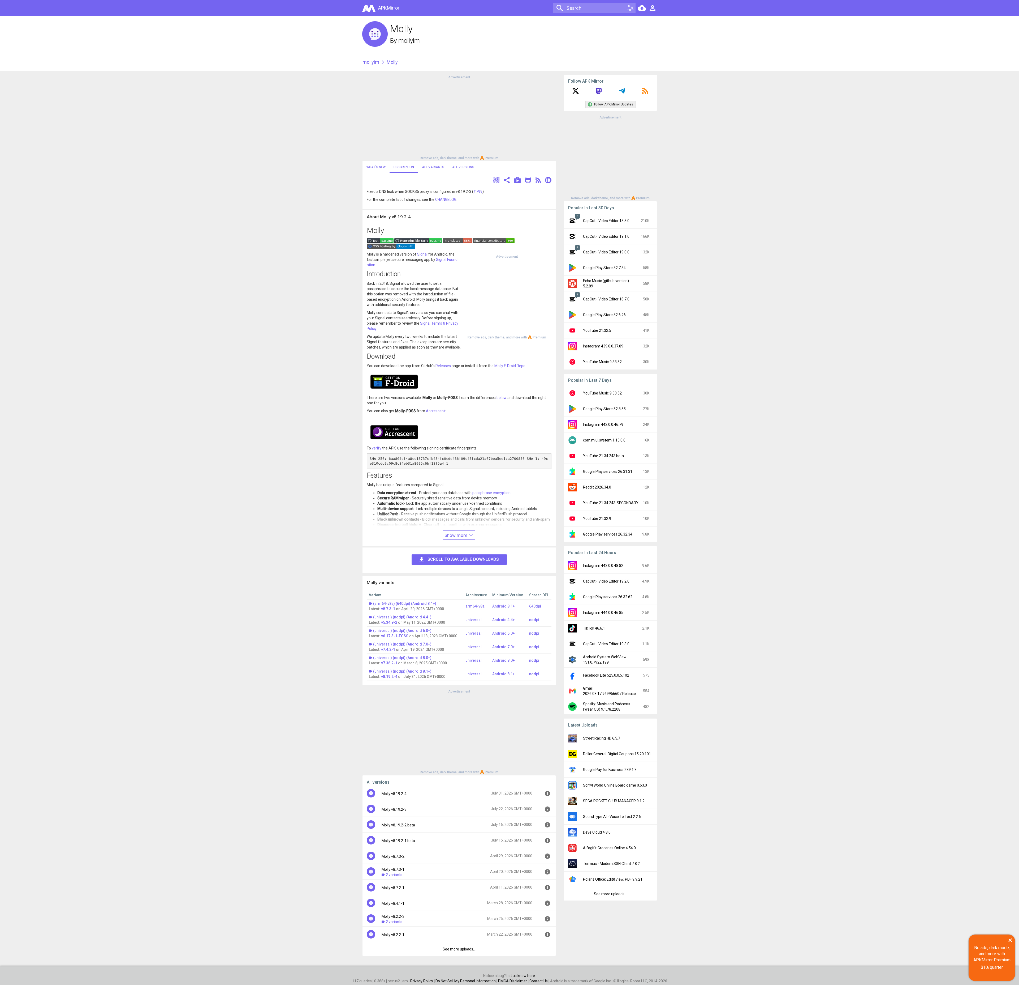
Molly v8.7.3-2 (393, 856)
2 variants (394, 875)
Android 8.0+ (503, 660)
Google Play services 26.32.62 (607, 597)
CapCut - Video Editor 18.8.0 (606, 221)
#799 (477, 191)
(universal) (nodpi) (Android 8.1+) (402, 671)
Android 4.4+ (503, 620)
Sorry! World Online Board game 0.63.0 (615, 785)
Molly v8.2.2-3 (393, 916)
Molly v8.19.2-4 (394, 794)
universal (473, 620)
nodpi (534, 620)
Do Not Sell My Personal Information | (466, 981)
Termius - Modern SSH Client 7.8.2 (611, 863)
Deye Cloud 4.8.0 (597, 832)
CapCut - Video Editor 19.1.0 (606, 236)
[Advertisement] (459, 117)
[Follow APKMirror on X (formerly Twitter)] (575, 93)
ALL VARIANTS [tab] (433, 167)
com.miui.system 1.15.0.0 (604, 440)
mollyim (409, 40)
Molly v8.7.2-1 (393, 888)
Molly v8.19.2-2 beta (398, 825)
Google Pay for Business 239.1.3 (610, 769)
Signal (422, 254)
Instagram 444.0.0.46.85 (603, 612)
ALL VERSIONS (463, 167)
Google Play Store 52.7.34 (604, 268)
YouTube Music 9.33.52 (602, 362)
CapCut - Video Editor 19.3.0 (606, 644)
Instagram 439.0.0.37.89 (603, 346)
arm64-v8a (475, 606)
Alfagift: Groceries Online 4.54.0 (609, 848)
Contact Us (538, 981)
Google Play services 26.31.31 (607, 471)
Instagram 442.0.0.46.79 (603, 424)
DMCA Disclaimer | (513, 981)
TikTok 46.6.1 (594, 628)
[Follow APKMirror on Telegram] (622, 93)
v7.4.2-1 (388, 649)
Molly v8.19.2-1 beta (398, 841)
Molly (392, 62)
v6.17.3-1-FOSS (394, 636)
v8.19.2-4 (389, 676)
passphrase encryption (491, 493)
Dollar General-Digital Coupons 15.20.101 (617, 754)
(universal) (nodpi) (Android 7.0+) (402, 644)
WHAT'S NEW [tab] (376, 167)
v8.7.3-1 (388, 609)
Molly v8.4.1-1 (393, 903)
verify (376, 448)
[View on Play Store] (517, 181)
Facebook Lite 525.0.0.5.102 (606, 675)
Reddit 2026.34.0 (597, 487)
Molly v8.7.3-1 (393, 869)
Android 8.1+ (503, 606)
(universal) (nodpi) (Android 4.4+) (402, 617)
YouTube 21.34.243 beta (603, 456)
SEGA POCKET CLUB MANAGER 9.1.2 (614, 801)
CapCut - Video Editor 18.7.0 (606, 299)
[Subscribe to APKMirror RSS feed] (645, 93)
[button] (496, 181)
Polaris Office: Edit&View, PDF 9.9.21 (612, 879)
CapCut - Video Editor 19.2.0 (606, 581)
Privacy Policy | (422, 981)
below (501, 398)
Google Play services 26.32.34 (607, 534)
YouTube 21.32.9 (597, 518)
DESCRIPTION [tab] (404, 167)
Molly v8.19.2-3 (394, 809)
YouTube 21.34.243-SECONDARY (610, 503)
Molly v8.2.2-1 (393, 935)
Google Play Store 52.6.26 (604, 315)
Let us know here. (521, 976)
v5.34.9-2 (389, 622)
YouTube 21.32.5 (597, 330)
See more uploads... (459, 949)
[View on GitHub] (528, 181)
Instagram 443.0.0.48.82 (603, 565)
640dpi (535, 606)
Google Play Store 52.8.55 (604, 409)
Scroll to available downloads (463, 559)
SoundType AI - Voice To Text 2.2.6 (612, 816)
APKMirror (388, 8)
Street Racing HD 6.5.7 (601, 738)
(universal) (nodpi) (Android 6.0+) (402, 631)
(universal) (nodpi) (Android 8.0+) (402, 658)
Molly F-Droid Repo (509, 366)
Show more (456, 535)
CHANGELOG (445, 199)
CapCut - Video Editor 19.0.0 (606, 252)
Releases (443, 366)
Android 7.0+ (503, 647)
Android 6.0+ (503, 633)
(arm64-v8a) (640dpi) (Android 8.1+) (404, 603)
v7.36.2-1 (389, 663)
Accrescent (435, 411)
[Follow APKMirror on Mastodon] (598, 93)
